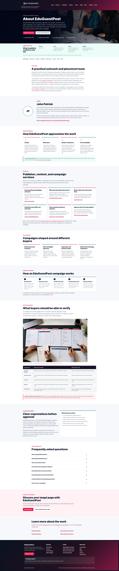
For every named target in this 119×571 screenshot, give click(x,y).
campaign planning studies (61, 525)
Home (52, 5)
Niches (71, 5)
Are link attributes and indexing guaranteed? (43, 479)
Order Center (83, 554)
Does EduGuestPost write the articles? (42, 471)
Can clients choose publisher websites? (42, 466)
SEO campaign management (39, 88)
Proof (58, 58)
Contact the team (28, 509)
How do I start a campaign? (39, 483)
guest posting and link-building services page (52, 221)
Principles (43, 58)
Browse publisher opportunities (42, 509)
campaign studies (55, 396)
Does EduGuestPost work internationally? (42, 475)
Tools (85, 5)
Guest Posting (49, 550)
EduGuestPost (29, 545)
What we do (48, 58)
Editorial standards (36, 530)
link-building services (45, 525)
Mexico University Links (68, 550)
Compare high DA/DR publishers (31, 216)
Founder (37, 58)
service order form (50, 293)
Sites (76, 5)
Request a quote (29, 553)
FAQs (62, 58)
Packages (64, 5)
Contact (91, 5)
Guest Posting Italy (67, 552)
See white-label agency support (81, 215)
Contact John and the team (43, 32)
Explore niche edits (78, 199)
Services (57, 5)
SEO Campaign (49, 552)
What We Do (49, 547)
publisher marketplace (47, 80)
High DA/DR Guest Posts (68, 547)
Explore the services (29, 32)
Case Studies (83, 547)
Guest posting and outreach (66, 530)
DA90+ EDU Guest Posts (68, 549)
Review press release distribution (56, 216)
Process (54, 58)
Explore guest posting (29, 201)
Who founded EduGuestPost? (39, 454)
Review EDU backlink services (55, 198)
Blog (81, 5)
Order (95, 5)
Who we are (32, 58)
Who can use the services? (39, 462)
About (81, 550)
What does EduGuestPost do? (39, 458)
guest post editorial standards (44, 159)
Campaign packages (36, 534)
